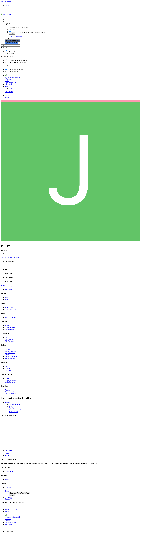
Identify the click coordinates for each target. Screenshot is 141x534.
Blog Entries (9, 307)
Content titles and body (15, 69)
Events (7, 325)
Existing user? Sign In (12, 21)
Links (7, 378)
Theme (7, 491)
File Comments (10, 339)
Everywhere (11, 51)
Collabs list (8, 487)
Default (12, 495)
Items (6, 366)
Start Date (12, 408)
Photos (7, 479)
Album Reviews (10, 358)
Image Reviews (10, 353)
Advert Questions (10, 392)
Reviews (8, 370)
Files (6, 337)
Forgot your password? (16, 36)
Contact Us (8, 499)
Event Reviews (10, 329)
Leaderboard (9, 471)
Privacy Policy (9, 497)
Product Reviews (10, 317)
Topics (7, 297)
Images (7, 349)
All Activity (9, 84)
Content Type (7, 285)
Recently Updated (15, 404)
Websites (8, 79)
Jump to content (6, 2)
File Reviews (9, 341)
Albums (7, 355)
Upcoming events (10, 83)
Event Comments (10, 327)
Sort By (7, 402)
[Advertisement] (70, 433)
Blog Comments (10, 309)
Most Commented (15, 410)
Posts (6, 299)
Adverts (7, 390)
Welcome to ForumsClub (13, 77)
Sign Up (7, 43)
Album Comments (11, 356)
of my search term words (17, 60)
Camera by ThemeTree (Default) (19, 493)
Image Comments (10, 351)
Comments (8, 368)
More (6, 86)
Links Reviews (10, 382)
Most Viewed (13, 412)
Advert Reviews (10, 394)
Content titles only (13, 71)
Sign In (12, 33)
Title (10, 406)
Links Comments (10, 380)
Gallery (7, 81)
